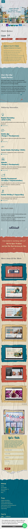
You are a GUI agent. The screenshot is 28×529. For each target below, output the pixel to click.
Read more (5, 125)
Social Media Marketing (7, 503)
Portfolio (3, 491)
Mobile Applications (6, 502)
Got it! (14, 526)
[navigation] (3, 1)
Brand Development (6, 507)
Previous (1, 229)
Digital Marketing (5, 500)
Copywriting (4, 508)
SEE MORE (24, 404)
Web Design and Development (8, 505)
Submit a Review (21, 39)
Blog (2, 492)
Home (2, 486)
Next (26, 229)
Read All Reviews (7, 39)
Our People (4, 487)
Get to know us (5, 489)
